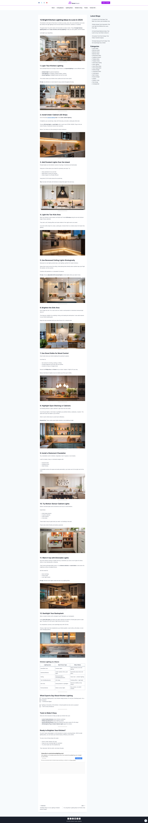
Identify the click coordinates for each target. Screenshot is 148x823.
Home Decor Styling (97, 62)
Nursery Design (95, 76)
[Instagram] (44, 3)
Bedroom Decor (96, 52)
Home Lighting (95, 64)
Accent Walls (95, 48)
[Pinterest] (47, 3)
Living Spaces (95, 73)
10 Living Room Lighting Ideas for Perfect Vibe (74, 806)
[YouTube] (80, 818)
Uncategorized (95, 84)
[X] (41, 3)
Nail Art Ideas (95, 75)
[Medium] (75, 818)
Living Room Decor (96, 71)
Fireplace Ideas (95, 59)
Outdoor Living (95, 80)
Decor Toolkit (106, 2)
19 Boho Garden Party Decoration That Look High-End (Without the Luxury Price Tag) (101, 26)
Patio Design (95, 82)
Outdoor (94, 78)
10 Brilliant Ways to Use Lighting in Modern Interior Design (50, 807)
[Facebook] (39, 3)
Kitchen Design (95, 69)
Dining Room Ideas (96, 55)
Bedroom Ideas (95, 53)
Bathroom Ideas (96, 50)
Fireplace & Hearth (96, 57)
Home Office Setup (96, 66)
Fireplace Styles (96, 60)
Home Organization (96, 68)
